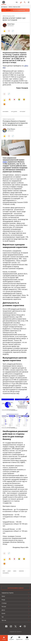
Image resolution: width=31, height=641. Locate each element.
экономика (5, 111)
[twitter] (16, 626)
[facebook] (6, 626)
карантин (21, 571)
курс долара (14, 111)
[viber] (25, 626)
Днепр (9, 571)
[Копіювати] (12, 31)
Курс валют (22, 111)
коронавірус (6, 573)
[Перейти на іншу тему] (21, 2)
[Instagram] (11, 626)
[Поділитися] (8, 31)
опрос (5, 162)
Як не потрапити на (19, 10)
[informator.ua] (3, 2)
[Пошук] (25, 2)
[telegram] (20, 626)
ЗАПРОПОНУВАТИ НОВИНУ (15, 588)
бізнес (14, 571)
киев (4, 571)
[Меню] (29, 2)
